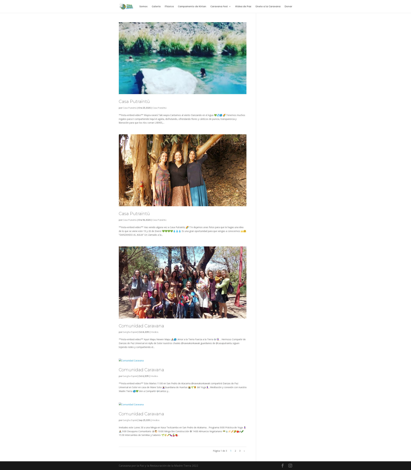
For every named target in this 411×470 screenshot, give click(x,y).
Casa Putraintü (134, 101)
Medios (154, 332)
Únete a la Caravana (267, 6)
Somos (143, 6)
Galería (156, 6)
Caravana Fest (219, 6)
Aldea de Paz (243, 6)
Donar (288, 6)
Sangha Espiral (130, 332)
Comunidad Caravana (141, 325)
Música (169, 6)
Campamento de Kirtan (192, 6)
